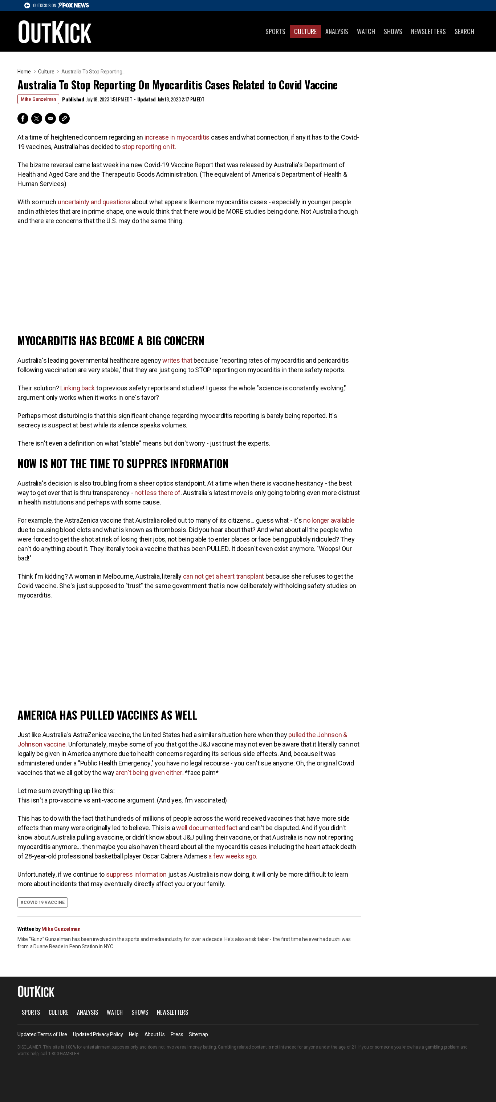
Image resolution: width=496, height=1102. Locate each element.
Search (464, 31)
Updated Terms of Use (42, 1034)
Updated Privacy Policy (98, 1034)
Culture (305, 31)
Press (177, 1034)
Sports (275, 31)
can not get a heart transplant (223, 576)
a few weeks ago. (232, 856)
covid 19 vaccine (44, 902)
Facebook (22, 118)
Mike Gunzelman (38, 99)
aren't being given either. (149, 772)
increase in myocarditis (176, 137)
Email (50, 118)
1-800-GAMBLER (64, 1053)
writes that (177, 360)
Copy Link (64, 118)
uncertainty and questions (94, 202)
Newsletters (428, 31)
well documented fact (207, 828)
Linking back (77, 388)
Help (134, 1034)
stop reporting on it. (149, 146)
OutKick (55, 31)
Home (24, 72)
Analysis (336, 31)
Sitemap (198, 1034)
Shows (393, 31)
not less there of (157, 492)
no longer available (328, 520)
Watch (366, 31)
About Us (155, 1034)
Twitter (36, 118)
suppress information (136, 874)
